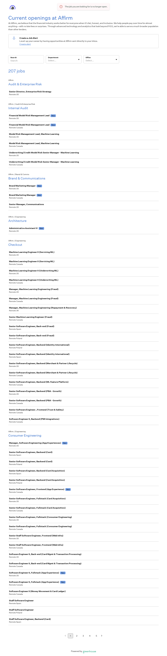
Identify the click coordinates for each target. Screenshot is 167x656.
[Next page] (101, 636)
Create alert (25, 44)
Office (88, 57)
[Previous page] (65, 636)
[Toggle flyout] (78, 59)
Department (53, 57)
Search (13, 57)
